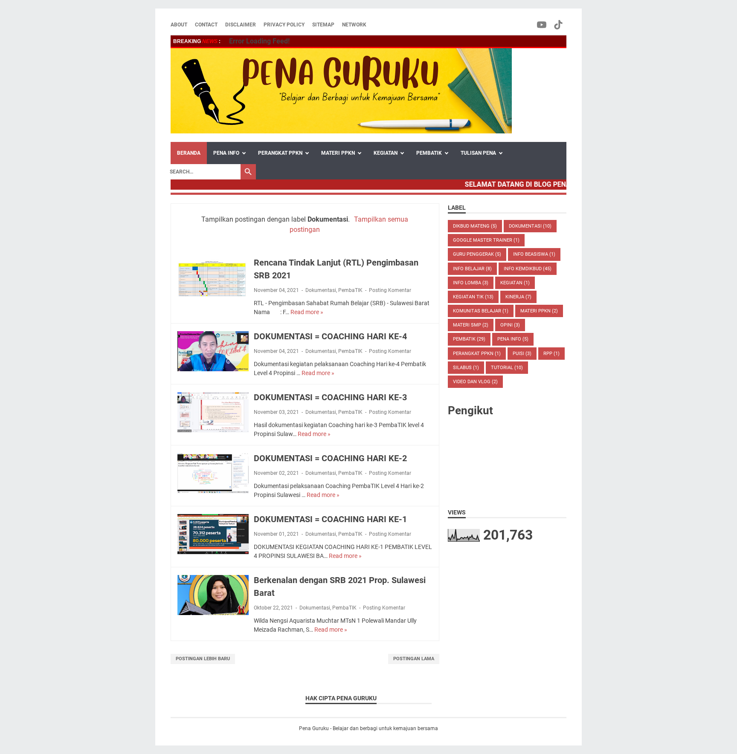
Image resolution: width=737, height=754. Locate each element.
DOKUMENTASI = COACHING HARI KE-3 (330, 397)
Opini (510, 325)
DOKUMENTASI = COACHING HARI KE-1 (330, 519)
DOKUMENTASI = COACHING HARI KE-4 (330, 336)
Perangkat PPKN (477, 353)
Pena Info (512, 339)
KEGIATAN (386, 153)
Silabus (466, 367)
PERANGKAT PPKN (280, 153)
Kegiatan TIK (473, 297)
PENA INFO (226, 153)
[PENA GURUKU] (341, 90)
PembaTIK (350, 290)
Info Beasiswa (534, 254)
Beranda (188, 153)
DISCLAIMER (240, 25)
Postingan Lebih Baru (203, 659)
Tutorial (507, 367)
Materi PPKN (539, 311)
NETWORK (354, 25)
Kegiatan (515, 283)
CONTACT (206, 25)
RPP (551, 353)
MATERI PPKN (338, 153)
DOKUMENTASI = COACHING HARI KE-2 (330, 458)
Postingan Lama (413, 659)
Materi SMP (470, 325)
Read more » (306, 312)
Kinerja (518, 297)
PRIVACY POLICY (284, 25)
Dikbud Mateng (475, 226)
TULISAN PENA (478, 153)
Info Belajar (472, 269)
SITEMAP (323, 25)
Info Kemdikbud (527, 269)
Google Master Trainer (486, 240)
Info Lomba (470, 283)
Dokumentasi (320, 290)
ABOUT (179, 25)
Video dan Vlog (475, 381)
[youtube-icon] (542, 25)
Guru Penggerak (477, 254)
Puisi (522, 353)
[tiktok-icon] (558, 25)
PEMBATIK (429, 153)
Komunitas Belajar (480, 311)
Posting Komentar (390, 290)
